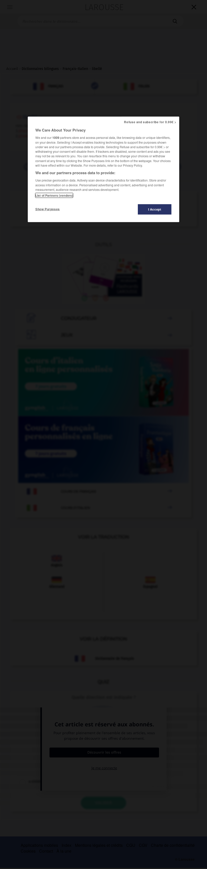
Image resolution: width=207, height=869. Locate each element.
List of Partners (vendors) (54, 195)
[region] (103, 169)
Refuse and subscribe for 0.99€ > (150, 122)
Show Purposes (47, 209)
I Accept (154, 209)
